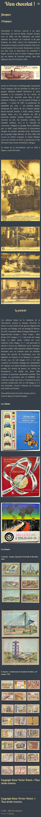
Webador (11, 813)
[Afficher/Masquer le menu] (38, 3)
